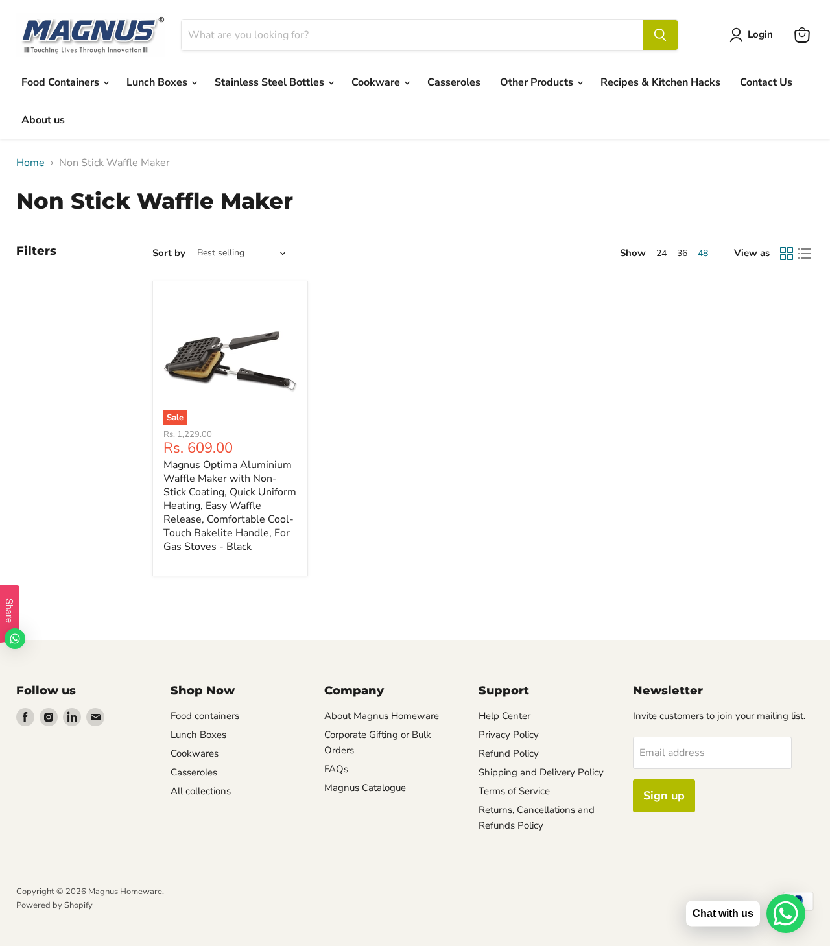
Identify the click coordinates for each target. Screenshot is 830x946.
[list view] (805, 253)
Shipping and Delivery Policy (541, 772)
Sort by (168, 253)
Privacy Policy (509, 734)
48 (703, 253)
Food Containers (61, 82)
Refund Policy (509, 753)
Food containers (205, 715)
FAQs (336, 769)
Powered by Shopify (54, 905)
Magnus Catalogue (365, 787)
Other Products (538, 82)
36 (682, 253)
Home (30, 163)
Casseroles (453, 82)
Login (760, 34)
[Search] (660, 35)
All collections (201, 791)
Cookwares (195, 753)
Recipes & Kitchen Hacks (660, 82)
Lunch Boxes (158, 82)
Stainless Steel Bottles (271, 82)
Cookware (377, 82)
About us (43, 120)
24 (661, 253)
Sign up (664, 795)
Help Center (504, 715)
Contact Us (766, 82)
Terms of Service (514, 791)
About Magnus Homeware (381, 715)
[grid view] (786, 253)
